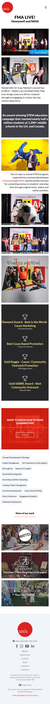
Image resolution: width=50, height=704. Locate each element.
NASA (21, 180)
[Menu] (46, 7)
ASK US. (25, 435)
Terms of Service (26, 692)
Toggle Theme (27, 685)
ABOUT (25, 651)
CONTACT (25, 670)
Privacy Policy (37, 689)
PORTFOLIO (25, 655)
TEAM (25, 662)
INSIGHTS (25, 666)
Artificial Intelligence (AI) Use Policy (25, 695)
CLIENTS (25, 658)
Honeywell (8, 180)
